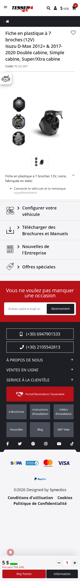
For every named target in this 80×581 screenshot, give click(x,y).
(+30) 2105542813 (43, 347)
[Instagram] (45, 444)
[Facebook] (7, 444)
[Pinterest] (33, 444)
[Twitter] (20, 444)
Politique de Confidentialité (40, 503)
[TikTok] (72, 444)
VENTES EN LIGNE (22, 370)
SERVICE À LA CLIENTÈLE (27, 380)
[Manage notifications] (10, 552)
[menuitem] (48, 8)
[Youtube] (59, 444)
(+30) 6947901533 (43, 334)
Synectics (58, 489)
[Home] (7, 21)
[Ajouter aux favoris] (73, 32)
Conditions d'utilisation (30, 497)
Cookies (64, 497)
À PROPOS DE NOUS (24, 360)
